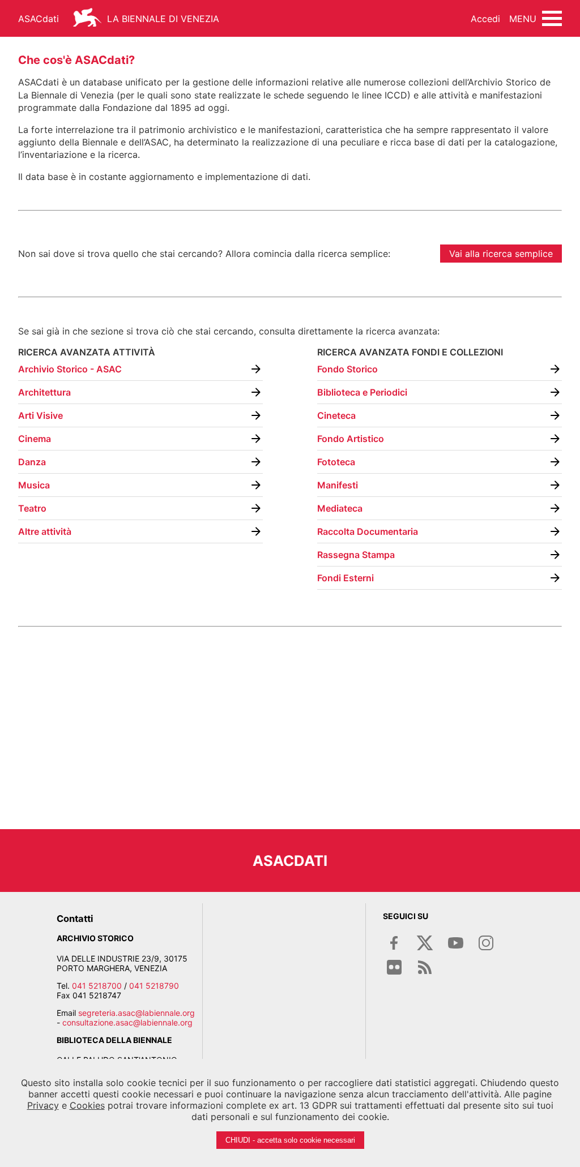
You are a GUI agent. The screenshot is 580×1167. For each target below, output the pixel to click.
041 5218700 (97, 985)
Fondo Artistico (350, 438)
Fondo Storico (347, 369)
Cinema (34, 438)
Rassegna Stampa (356, 554)
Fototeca (336, 461)
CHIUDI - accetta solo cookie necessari (290, 1140)
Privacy (43, 1105)
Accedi (485, 18)
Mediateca (339, 508)
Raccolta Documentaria (367, 531)
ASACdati (38, 18)
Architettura (44, 392)
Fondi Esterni (345, 578)
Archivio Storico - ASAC (70, 369)
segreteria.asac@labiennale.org (136, 1013)
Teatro (32, 508)
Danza (32, 461)
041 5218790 (154, 985)
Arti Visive (40, 415)
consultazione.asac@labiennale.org (127, 1022)
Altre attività (44, 531)
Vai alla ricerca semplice (501, 253)
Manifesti (337, 485)
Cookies (87, 1105)
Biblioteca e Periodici (362, 392)
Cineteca (336, 415)
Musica (34, 485)
